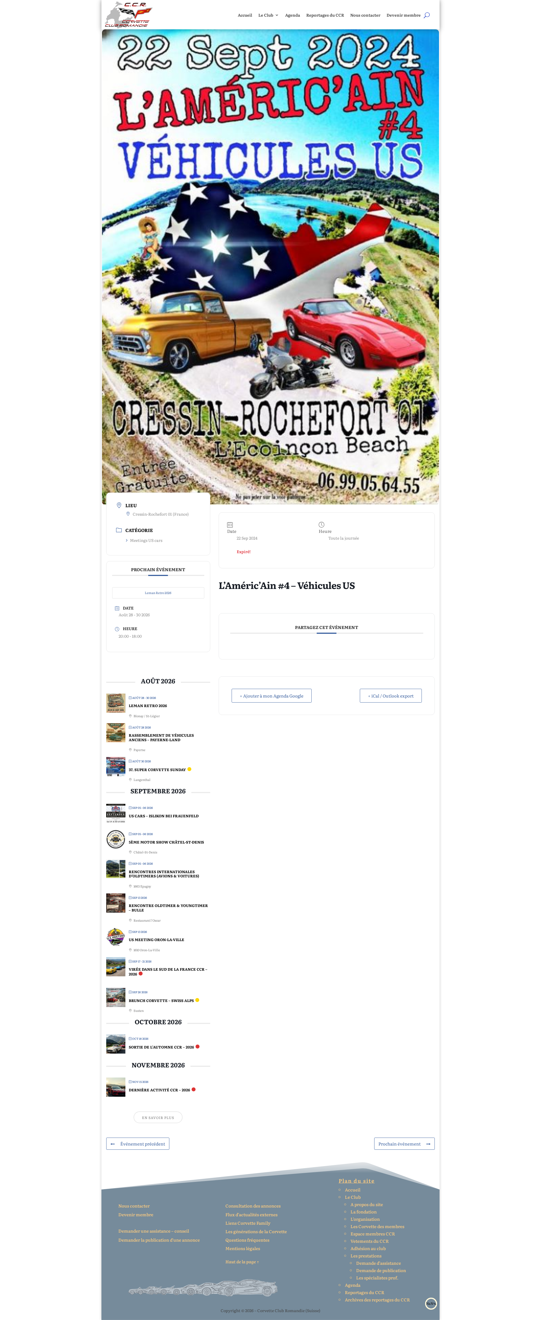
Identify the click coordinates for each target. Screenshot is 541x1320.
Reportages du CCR (325, 15)
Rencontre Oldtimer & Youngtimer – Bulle (168, 908)
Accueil (245, 15)
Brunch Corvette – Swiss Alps (161, 1000)
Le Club (265, 15)
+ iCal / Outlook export (391, 695)
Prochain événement (399, 1143)
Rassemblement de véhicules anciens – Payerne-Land (161, 737)
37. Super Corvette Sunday (157, 769)
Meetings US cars (146, 540)
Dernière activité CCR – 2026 (159, 1089)
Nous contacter (365, 15)
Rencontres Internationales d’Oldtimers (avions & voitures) (164, 874)
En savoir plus (158, 1117)
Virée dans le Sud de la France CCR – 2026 (168, 971)
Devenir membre (404, 15)
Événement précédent (142, 1143)
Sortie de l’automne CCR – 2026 (161, 1047)
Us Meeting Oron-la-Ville (156, 939)
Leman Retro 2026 (158, 592)
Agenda (292, 15)
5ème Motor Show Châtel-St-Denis (166, 842)
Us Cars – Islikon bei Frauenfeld (164, 815)
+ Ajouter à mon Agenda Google (271, 695)
